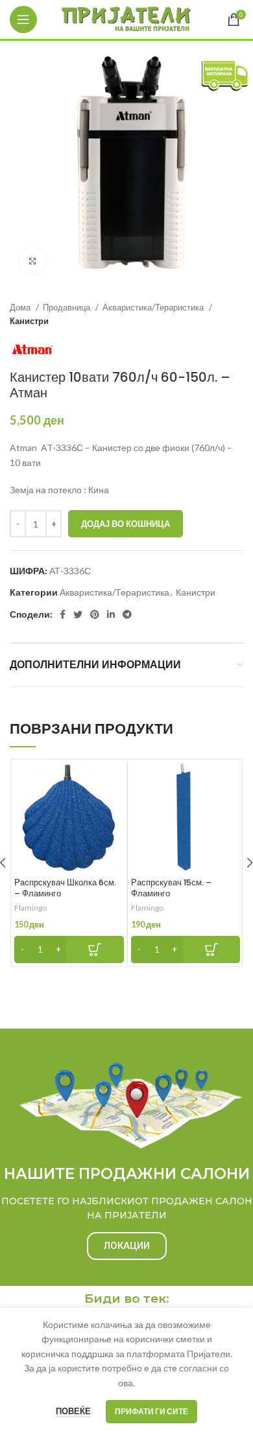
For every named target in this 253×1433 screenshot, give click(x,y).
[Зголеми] (32, 261)
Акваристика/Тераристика (154, 307)
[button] (69, 949)
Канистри (29, 321)
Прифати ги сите (151, 1411)
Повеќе (73, 1411)
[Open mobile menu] (23, 19)
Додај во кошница (125, 523)
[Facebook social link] (62, 614)
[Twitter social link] (77, 614)
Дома (21, 307)
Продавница (67, 307)
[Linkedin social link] (111, 614)
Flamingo (30, 908)
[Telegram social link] (127, 614)
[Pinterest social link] (94, 614)
